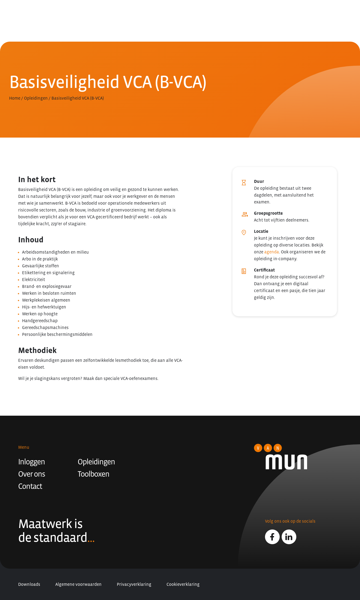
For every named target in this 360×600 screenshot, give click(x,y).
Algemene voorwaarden (78, 584)
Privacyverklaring (134, 584)
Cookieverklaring (183, 584)
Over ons (31, 474)
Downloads (29, 584)
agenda (271, 251)
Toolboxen (93, 474)
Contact (30, 486)
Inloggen (31, 461)
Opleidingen (36, 98)
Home (14, 98)
